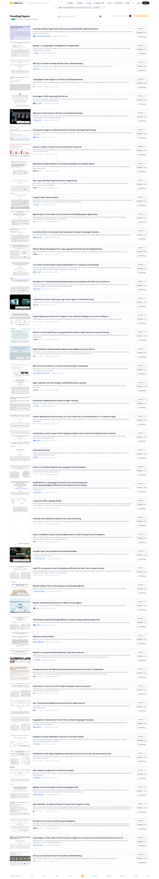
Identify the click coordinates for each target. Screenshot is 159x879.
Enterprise (119, 3)
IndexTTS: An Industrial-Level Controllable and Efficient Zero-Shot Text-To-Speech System (68, 568)
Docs (110, 3)
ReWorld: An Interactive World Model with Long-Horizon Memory (58, 652)
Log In (139, 3)
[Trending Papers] (130, 16)
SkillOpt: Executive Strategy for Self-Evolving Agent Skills (55, 787)
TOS (32, 876)
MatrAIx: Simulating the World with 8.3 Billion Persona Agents (57, 603)
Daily (114, 16)
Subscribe (96, 7)
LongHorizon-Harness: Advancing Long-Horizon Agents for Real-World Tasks (63, 299)
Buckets (100, 3)
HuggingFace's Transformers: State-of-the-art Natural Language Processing (63, 720)
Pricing (127, 3)
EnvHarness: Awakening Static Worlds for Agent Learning (55, 400)
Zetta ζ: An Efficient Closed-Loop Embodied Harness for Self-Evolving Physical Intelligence (69, 534)
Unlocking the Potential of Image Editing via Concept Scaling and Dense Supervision (66, 619)
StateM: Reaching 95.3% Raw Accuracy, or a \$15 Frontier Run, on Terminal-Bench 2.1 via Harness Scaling (74, 416)
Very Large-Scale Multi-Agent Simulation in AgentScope (55, 180)
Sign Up (145, 3)
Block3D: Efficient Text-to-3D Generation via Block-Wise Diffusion (58, 586)
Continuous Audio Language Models (47, 501)
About (57, 876)
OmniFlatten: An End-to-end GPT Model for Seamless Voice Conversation (62, 686)
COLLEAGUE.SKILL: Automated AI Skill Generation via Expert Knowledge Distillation (66, 232)
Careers (70, 876)
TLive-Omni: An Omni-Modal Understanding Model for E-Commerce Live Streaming (66, 265)
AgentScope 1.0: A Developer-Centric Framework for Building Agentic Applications (65, 214)
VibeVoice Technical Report (43, 636)
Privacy (44, 876)
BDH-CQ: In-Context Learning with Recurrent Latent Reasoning (58, 63)
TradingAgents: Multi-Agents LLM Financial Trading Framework (58, 79)
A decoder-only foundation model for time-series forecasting (57, 518)
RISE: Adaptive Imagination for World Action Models (53, 770)
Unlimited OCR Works (41, 450)
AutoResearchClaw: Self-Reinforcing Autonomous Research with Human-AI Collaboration (68, 669)
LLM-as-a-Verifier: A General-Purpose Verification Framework (57, 147)
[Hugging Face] (82, 875)
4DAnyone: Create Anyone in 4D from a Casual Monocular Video (58, 113)
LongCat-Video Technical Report (45, 197)
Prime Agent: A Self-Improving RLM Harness (50, 96)
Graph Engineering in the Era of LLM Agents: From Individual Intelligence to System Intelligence (71, 316)
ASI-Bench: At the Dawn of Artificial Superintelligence (54, 821)
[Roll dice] (100, 16)
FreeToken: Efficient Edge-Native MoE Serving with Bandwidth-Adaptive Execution (65, 29)
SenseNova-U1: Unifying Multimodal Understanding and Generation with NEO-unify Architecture (71, 281)
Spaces (89, 3)
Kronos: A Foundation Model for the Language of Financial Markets (59, 467)
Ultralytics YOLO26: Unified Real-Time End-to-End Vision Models (58, 736)
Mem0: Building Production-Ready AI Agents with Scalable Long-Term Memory (64, 349)
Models (70, 3)
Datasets (80, 3)
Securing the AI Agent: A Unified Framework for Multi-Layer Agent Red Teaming (64, 130)
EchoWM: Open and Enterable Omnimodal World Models (55, 551)
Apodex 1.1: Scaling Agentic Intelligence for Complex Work (56, 45)
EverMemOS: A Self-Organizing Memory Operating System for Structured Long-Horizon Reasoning (72, 753)
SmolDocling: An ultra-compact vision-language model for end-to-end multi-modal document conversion (74, 433)
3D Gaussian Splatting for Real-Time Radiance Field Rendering (57, 855)
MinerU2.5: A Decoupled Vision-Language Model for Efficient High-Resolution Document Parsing (71, 332)
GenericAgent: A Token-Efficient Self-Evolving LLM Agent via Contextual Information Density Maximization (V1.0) (78, 838)
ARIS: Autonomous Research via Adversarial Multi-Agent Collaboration (60, 366)
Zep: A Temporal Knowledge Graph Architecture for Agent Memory (59, 703)
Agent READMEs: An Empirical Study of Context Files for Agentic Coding (61, 804)
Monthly (125, 16)
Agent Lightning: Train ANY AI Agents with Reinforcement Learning (59, 383)
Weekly (119, 16)
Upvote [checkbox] (142, 28)
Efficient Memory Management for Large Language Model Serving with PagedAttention (67, 249)
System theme (16, 876)
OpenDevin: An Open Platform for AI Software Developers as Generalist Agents (64, 164)
